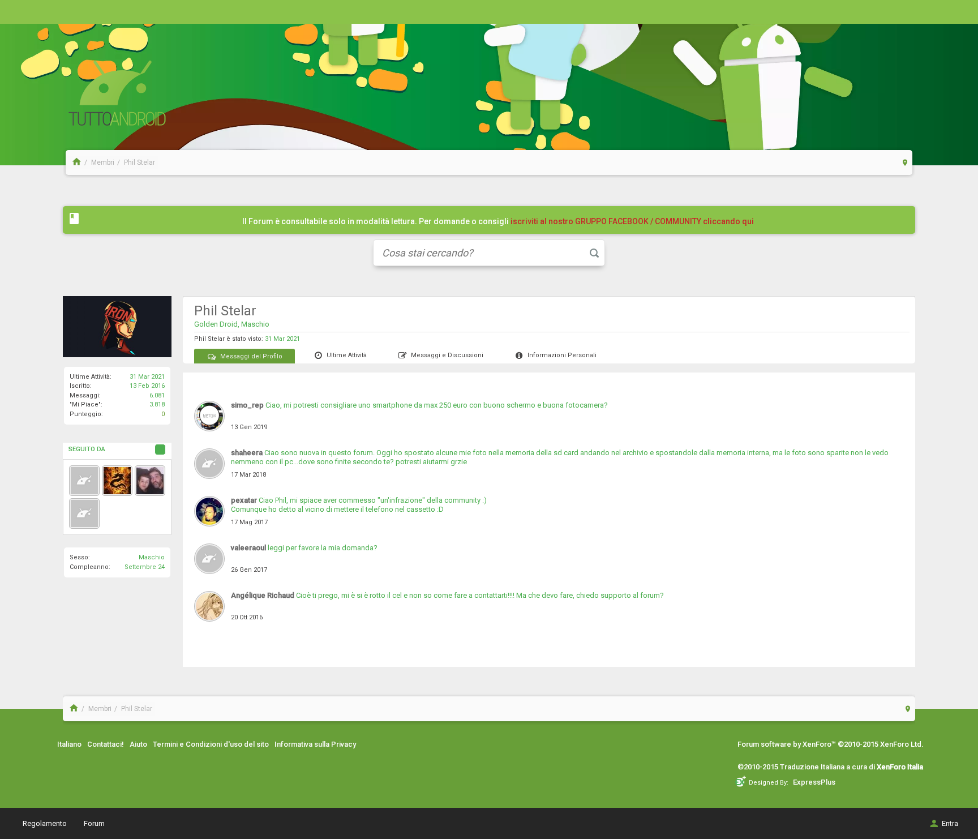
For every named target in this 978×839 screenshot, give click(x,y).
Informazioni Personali (562, 355)
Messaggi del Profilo (251, 356)
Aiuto (138, 744)
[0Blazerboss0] (117, 480)
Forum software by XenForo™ (830, 744)
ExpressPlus (814, 782)
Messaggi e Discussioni (447, 355)
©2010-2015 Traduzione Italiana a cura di (830, 767)
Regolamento (45, 823)
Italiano (69, 744)
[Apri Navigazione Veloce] (905, 162)
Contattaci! (105, 744)
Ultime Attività (347, 355)
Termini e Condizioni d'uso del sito (211, 744)
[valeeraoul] (84, 513)
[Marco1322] (150, 480)
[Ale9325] (84, 480)
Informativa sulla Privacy (315, 744)
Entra (950, 823)
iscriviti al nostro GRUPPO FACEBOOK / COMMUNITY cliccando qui (632, 221)
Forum (94, 823)
